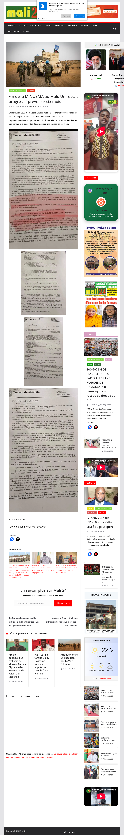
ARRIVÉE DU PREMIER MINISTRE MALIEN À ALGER (109, 444)
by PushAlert (43, 19)
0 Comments (44, 106)
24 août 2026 (108, 696)
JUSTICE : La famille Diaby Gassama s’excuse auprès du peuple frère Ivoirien (42, 664)
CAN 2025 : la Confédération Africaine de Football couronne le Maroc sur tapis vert (108, 574)
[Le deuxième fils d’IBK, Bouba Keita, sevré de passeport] (101, 496)
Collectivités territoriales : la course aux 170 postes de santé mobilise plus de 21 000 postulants (109, 739)
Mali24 (24, 106)
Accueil (11, 25)
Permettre (80, 16)
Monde (84, 25)
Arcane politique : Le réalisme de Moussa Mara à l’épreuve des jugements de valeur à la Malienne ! (17, 665)
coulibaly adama (105, 405)
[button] (40, 25)
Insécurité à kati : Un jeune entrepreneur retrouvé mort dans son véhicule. (62, 622)
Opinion (108, 359)
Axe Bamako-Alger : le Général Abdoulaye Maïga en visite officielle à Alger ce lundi (109, 755)
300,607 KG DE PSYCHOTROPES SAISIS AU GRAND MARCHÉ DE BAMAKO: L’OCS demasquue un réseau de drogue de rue (101, 384)
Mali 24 (23, 831)
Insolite (102, 512)
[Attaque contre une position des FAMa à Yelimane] (69, 641)
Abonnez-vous (63, 603)
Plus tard (66, 16)
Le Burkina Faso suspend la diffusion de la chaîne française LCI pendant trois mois (24, 622)
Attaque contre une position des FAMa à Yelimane (69, 659)
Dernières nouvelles (17, 90)
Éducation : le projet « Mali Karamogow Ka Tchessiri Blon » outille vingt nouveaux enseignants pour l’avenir (109, 770)
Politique (34, 25)
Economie (59, 25)
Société (71, 25)
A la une (23, 25)
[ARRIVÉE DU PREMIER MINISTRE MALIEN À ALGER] (92, 445)
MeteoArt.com (105, 678)
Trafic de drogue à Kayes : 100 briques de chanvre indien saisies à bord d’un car (109, 723)
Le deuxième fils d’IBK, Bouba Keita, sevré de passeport (100, 522)
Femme (48, 25)
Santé (94, 25)
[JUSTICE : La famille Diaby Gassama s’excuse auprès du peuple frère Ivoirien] (43, 641)
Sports (26, 31)
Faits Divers (13, 31)
